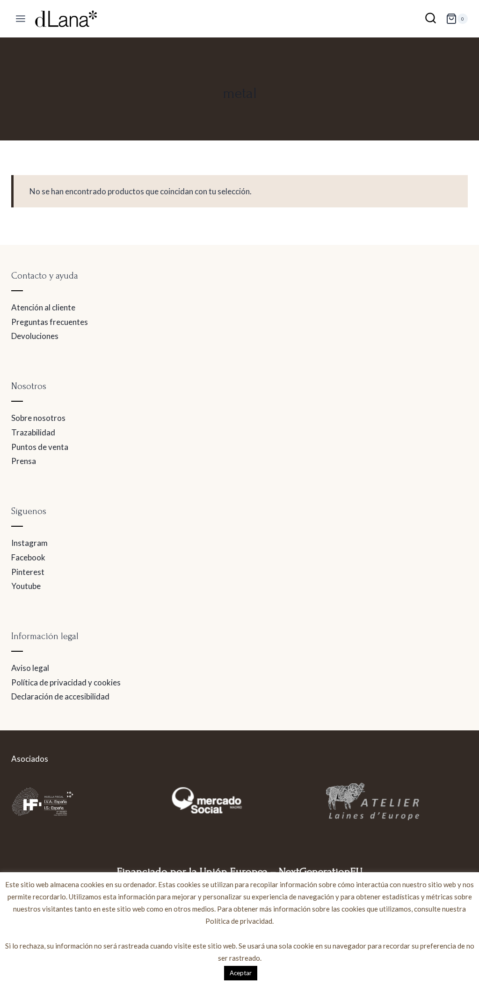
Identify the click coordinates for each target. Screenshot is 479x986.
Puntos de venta (39, 447)
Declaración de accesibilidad (60, 696)
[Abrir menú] (20, 19)
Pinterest (27, 572)
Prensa (23, 461)
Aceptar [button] (241, 973)
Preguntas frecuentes (49, 322)
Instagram (29, 543)
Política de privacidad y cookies (66, 682)
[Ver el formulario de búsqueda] (430, 18)
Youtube (26, 586)
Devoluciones (34, 336)
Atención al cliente (43, 307)
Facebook (28, 557)
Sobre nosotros (38, 418)
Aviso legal (30, 668)
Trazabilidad (33, 432)
